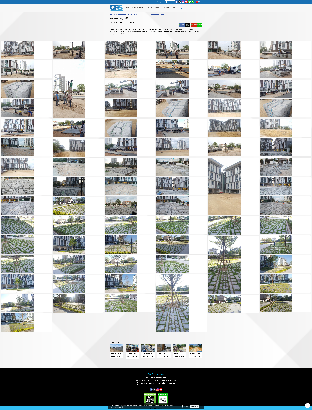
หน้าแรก (127, 8)
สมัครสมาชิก (170, 2)
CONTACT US (156, 374)
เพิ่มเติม (173, 8)
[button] (182, 8)
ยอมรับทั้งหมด (194, 406)
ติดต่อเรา (166, 8)
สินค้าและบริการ (136, 8)
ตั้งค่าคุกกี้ (186, 406)
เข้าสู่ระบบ (161, 2)
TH (199, 2)
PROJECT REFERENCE (152, 8)
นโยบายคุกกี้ (124, 407)
